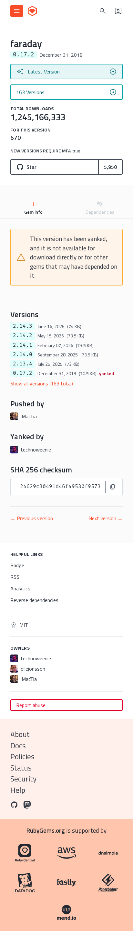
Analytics (20, 588)
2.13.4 (22, 364)
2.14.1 (22, 345)
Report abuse (31, 705)
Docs (18, 745)
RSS (14, 577)
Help (17, 790)
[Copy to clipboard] (112, 486)
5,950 (110, 167)
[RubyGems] (32, 11)
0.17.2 (22, 373)
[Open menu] (16, 11)
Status (21, 767)
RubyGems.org (45, 830)
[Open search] (102, 11)
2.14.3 (22, 326)
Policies (22, 756)
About (20, 734)
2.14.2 (22, 335)
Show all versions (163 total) (41, 383)
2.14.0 (22, 354)
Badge (17, 565)
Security (23, 778)
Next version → (105, 518)
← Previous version (31, 518)
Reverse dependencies (34, 600)
